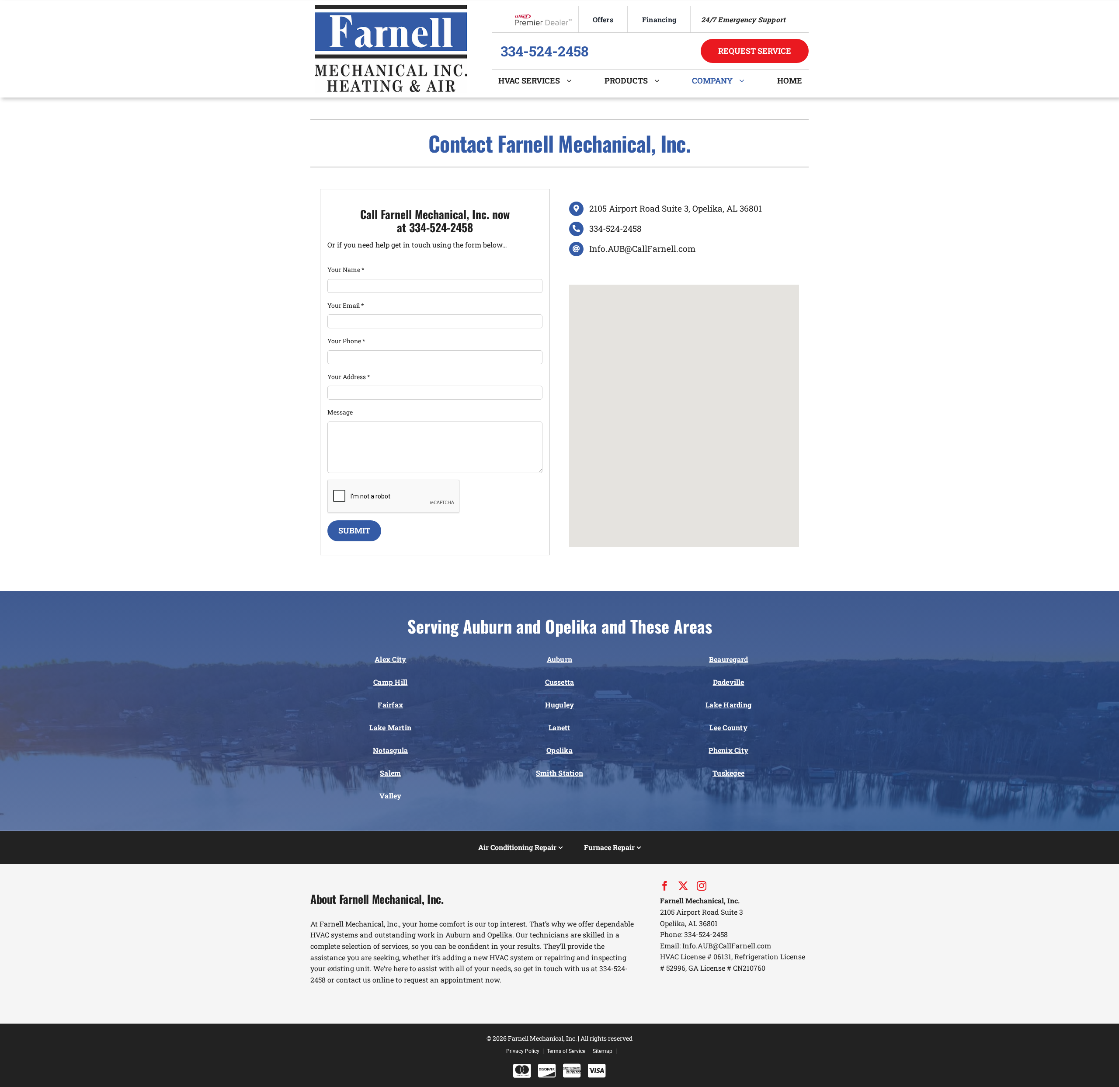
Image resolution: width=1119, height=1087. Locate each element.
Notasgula (390, 750)
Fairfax (390, 704)
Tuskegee (728, 772)
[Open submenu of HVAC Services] (572, 80)
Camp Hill (390, 681)
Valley (390, 795)
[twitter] (683, 886)
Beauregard (728, 659)
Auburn (559, 659)
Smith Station (559, 772)
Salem (390, 772)
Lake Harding (728, 704)
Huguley (559, 704)
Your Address (348, 377)
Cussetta (559, 681)
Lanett (559, 727)
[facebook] (665, 886)
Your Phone (346, 341)
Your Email (345, 305)
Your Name (346, 269)
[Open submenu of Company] (745, 80)
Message (340, 412)
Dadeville (728, 681)
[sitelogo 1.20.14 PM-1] (391, 8)
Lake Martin (390, 727)
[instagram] (701, 886)
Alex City (390, 659)
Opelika (559, 750)
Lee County (728, 727)
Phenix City (728, 750)
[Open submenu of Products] (660, 80)
